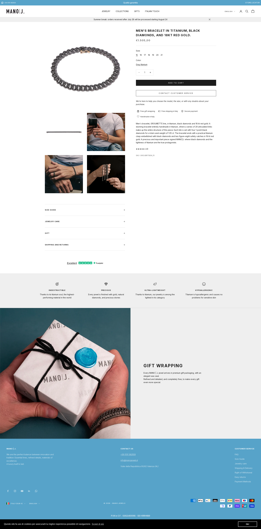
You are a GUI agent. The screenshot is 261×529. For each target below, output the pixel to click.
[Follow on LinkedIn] (29, 491)
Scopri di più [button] (98, 524)
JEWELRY (106, 11)
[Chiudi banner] (209, 19)
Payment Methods (243, 481)
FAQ (236, 454)
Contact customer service (176, 93)
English (228, 11)
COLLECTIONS (122, 11)
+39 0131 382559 (128, 454)
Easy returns (240, 477)
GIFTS (137, 11)
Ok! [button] (247, 524)
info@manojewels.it (129, 460)
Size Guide (240, 459)
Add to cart (176, 83)
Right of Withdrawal (243, 472)
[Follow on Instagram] (15, 491)
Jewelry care (241, 463)
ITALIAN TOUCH (152, 11)
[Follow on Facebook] (8, 491)
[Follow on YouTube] (22, 491)
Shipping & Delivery (243, 468)
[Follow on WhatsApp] (36, 491)
